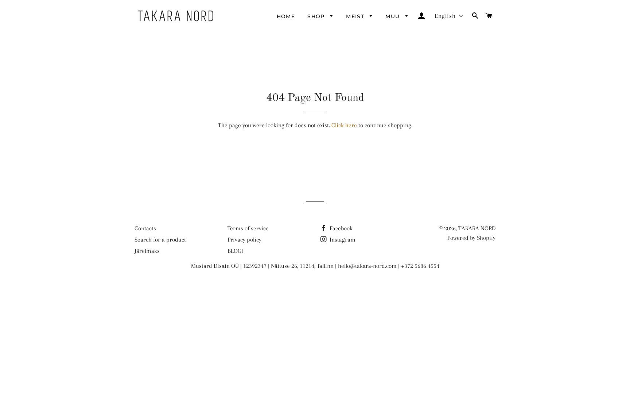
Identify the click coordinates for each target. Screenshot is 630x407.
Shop (317, 16)
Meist (356, 16)
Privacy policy (244, 239)
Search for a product (160, 239)
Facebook (340, 228)
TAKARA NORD (476, 228)
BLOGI (235, 250)
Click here (344, 125)
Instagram (341, 239)
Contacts (145, 228)
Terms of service (248, 228)
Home (286, 16)
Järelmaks (147, 250)
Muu (393, 16)
